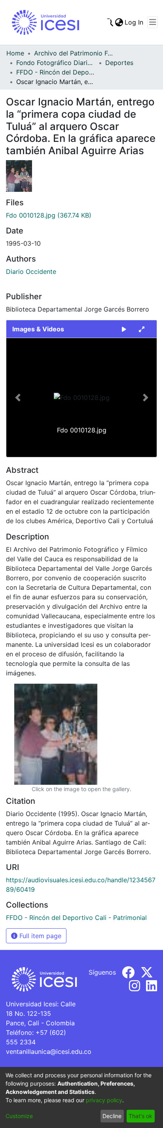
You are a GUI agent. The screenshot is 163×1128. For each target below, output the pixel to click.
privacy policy (104, 1100)
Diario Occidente (31, 271)
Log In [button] (134, 22)
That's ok (140, 1116)
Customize (19, 1116)
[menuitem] (119, 22)
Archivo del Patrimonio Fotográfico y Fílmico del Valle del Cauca (73, 53)
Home (15, 53)
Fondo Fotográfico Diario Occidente (55, 63)
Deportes (119, 63)
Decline (111, 1116)
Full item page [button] (39, 936)
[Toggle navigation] (152, 22)
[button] (17, 397)
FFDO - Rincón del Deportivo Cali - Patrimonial (55, 72)
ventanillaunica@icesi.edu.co (48, 1051)
